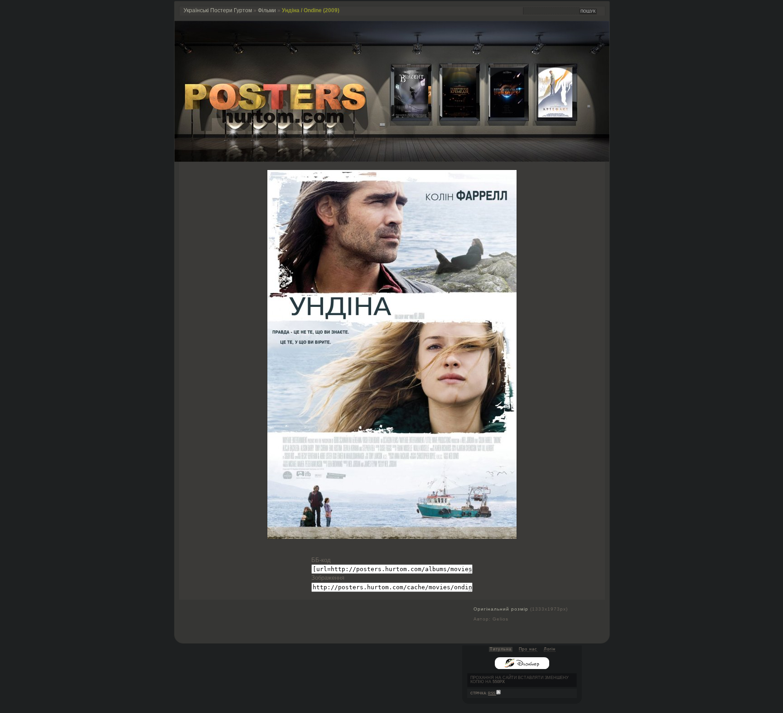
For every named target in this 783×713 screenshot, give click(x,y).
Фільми (267, 10)
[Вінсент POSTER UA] (404, 115)
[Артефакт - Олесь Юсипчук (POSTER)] (548, 115)
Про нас (528, 649)
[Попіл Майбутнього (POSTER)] (500, 115)
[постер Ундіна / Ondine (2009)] (392, 537)
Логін (550, 649)
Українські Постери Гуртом (218, 10)
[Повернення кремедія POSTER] (452, 115)
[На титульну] (391, 159)
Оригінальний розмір (501, 608)
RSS (492, 693)
